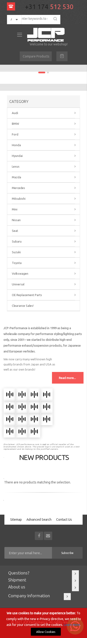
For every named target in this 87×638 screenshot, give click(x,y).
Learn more (72, 625)
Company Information (29, 595)
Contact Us (64, 519)
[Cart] (62, 56)
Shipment (17, 579)
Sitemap (16, 519)
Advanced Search (39, 519)
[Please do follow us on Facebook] (39, 535)
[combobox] (33, 18)
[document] (43, 623)
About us (16, 586)
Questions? (18, 572)
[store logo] (46, 35)
